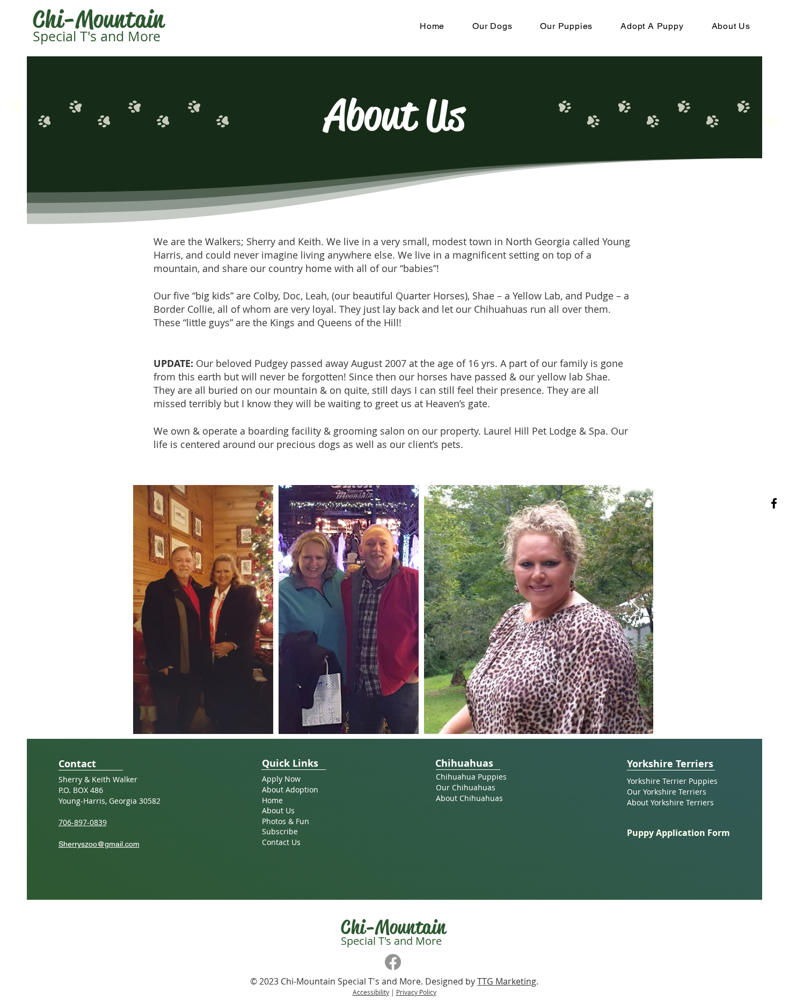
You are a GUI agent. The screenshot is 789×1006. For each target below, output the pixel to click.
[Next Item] (635, 609)
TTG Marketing (506, 981)
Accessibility (371, 992)
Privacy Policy (416, 992)
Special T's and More (96, 36)
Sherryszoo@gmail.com (99, 844)
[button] (492, 26)
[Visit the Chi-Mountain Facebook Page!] (774, 503)
